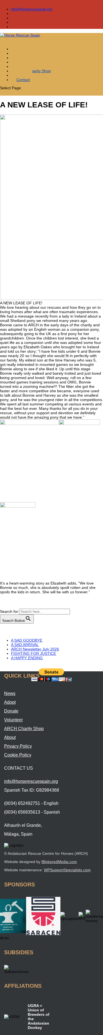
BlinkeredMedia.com (59, 861)
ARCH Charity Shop (33, 71)
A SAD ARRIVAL (25, 644)
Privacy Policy (18, 746)
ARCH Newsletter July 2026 (35, 649)
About (10, 737)
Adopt (10, 702)
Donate (11, 711)
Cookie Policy (17, 755)
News (9, 693)
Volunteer (13, 719)
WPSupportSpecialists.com (67, 870)
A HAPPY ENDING (27, 658)
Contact (23, 79)
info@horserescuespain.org (31, 9)
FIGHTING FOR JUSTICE (33, 653)
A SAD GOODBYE (26, 640)
